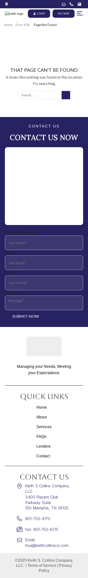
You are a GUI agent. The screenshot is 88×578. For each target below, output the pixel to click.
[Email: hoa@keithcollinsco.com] (64, 4)
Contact (43, 456)
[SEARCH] (66, 95)
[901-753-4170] (72, 4)
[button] (80, 13)
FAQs (41, 436)
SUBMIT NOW (25, 316)
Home (8, 25)
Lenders (43, 446)
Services (44, 427)
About (41, 417)
